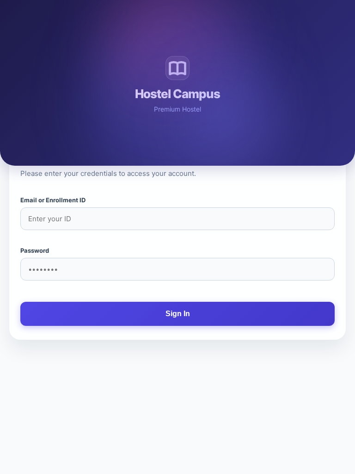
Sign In (177, 314)
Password (34, 250)
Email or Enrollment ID (53, 200)
